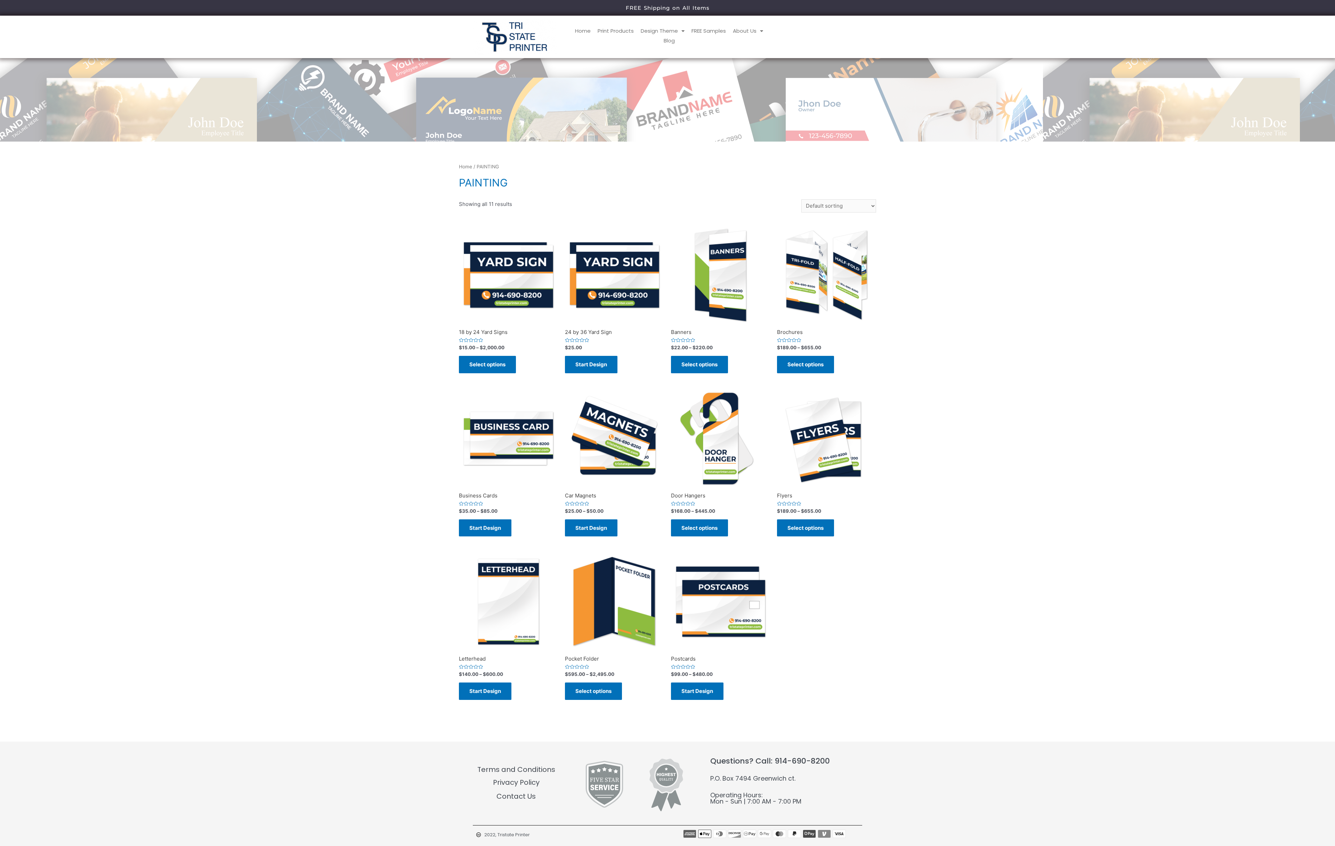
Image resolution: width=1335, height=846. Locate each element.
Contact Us (516, 796)
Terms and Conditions (516, 769)
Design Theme (659, 30)
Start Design (591, 364)
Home (583, 30)
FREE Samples (708, 30)
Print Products (616, 30)
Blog (669, 40)
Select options (487, 364)
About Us (744, 30)
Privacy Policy (516, 782)
